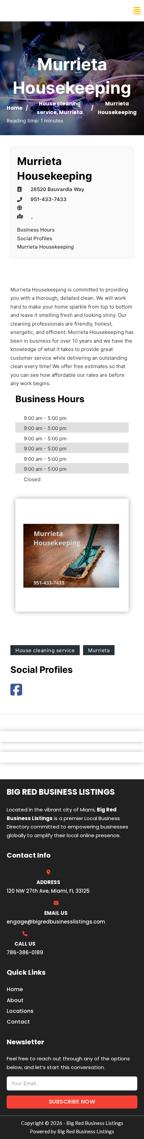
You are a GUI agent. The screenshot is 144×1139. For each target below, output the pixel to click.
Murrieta (71, 112)
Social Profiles (34, 238)
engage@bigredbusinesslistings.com (56, 921)
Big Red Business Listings (49, 10)
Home (14, 107)
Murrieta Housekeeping (45, 247)
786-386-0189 (25, 952)
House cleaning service (45, 650)
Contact (18, 1022)
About (15, 1000)
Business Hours (36, 230)
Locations (20, 1011)
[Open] (137, 11)
